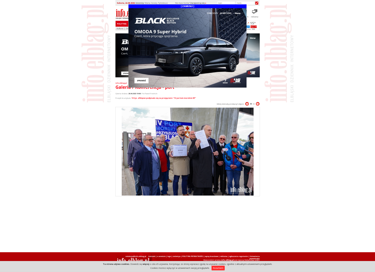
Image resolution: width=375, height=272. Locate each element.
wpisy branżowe (211, 256)
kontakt (151, 256)
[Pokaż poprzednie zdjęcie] (247, 104)
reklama (223, 256)
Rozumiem (218, 268)
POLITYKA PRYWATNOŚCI (192, 256)
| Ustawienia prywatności (254, 257)
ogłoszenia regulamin (238, 256)
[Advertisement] (187, 224)
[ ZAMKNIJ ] (187, 6)
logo (169, 256)
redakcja (176, 256)
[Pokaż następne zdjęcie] (257, 104)
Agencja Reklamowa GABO (249, 260)
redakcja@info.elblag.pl (135, 256)
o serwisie (161, 256)
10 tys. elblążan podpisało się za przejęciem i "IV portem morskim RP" (164, 98)
